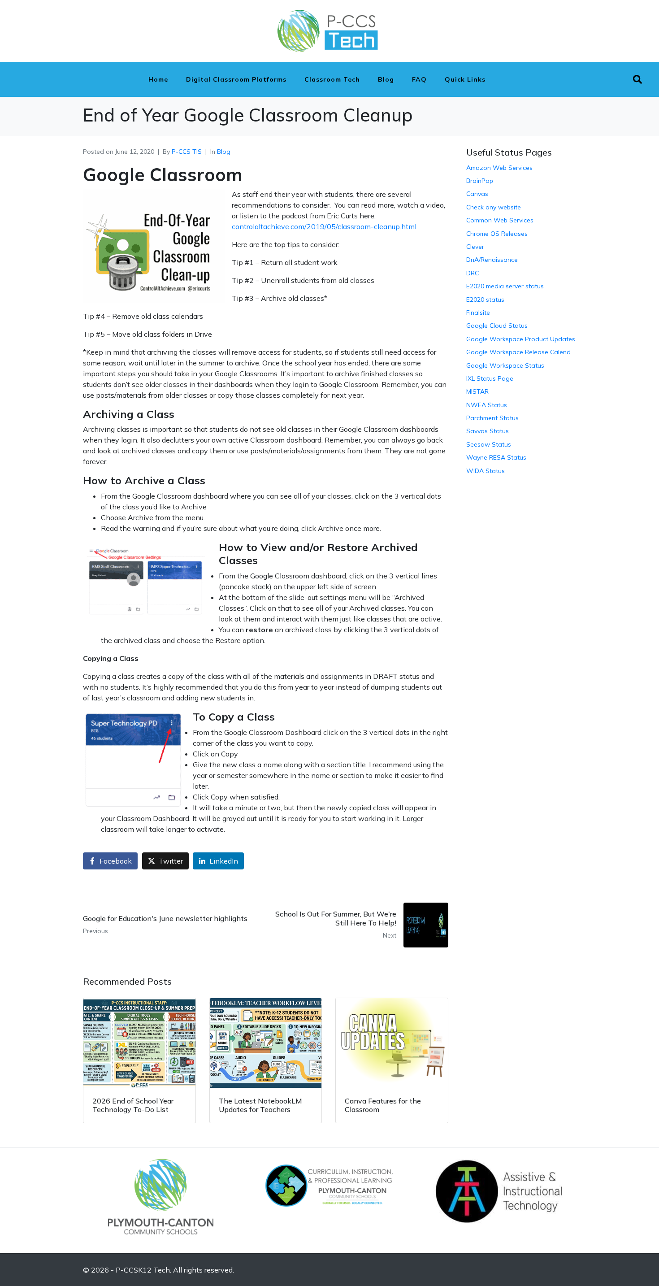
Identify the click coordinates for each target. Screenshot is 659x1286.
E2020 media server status (505, 286)
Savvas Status (487, 431)
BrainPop (479, 181)
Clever (475, 247)
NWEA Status (486, 405)
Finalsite (478, 312)
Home (158, 79)
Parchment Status (492, 418)
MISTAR (477, 391)
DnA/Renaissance (492, 260)
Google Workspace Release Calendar (521, 352)
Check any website (493, 207)
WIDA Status (485, 471)
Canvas (477, 194)
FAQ (419, 79)
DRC (472, 273)
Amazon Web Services (499, 168)
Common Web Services (499, 220)
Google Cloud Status (497, 326)
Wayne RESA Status (496, 457)
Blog (386, 79)
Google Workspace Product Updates (520, 339)
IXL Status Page (489, 378)
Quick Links (465, 79)
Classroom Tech (332, 79)
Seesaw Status (488, 444)
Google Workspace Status (505, 365)
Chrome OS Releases (497, 234)
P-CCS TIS (187, 152)
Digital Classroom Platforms (236, 79)
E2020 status (485, 299)
